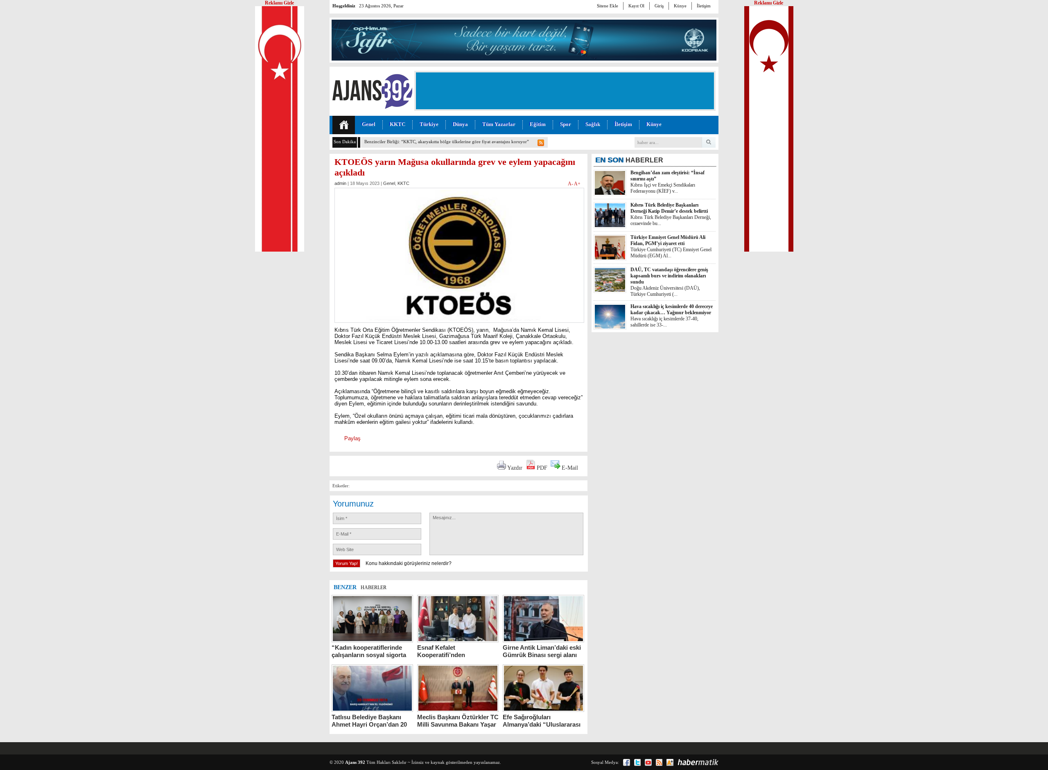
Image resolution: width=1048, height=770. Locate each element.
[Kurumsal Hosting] (669, 762)
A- (571, 184)
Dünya (460, 124)
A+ (577, 184)
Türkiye (429, 124)
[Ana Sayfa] (343, 125)
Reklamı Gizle (768, 3)
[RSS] (659, 762)
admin (340, 183)
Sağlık (592, 124)
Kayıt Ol (636, 5)
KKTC (397, 124)
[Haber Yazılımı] (698, 762)
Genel (368, 124)
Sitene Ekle (607, 5)
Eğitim (538, 124)
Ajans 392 (355, 762)
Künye (680, 5)
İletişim (704, 5)
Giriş (659, 5)
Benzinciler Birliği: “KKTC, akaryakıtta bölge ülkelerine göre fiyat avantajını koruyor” (446, 141)
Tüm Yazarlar (498, 124)
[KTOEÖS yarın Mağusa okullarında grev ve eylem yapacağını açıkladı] (459, 325)
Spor (565, 124)
